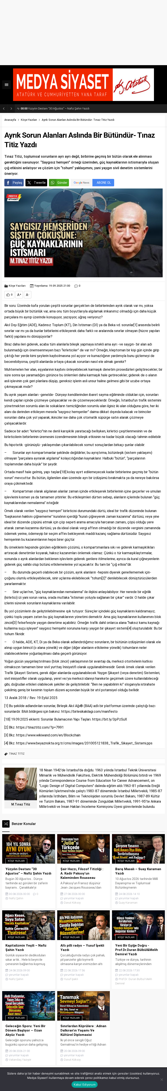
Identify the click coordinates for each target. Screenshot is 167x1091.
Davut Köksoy (72, 902)
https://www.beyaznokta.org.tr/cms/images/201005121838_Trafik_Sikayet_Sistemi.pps (84, 743)
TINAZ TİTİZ (17, 753)
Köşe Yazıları (29, 119)
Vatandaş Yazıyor (20, 1059)
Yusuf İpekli (71, 979)
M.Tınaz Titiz (20, 804)
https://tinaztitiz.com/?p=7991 (40, 727)
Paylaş (17, 182)
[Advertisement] (83, 32)
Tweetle (40, 182)
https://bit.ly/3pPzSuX (109, 719)
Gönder (62, 182)
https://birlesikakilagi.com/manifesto (89, 711)
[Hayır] (161, 1079)
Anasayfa (10, 119)
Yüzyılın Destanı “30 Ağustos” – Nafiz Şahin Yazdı (55, 108)
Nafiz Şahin (16, 898)
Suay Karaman (128, 902)
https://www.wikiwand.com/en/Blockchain (48, 735)
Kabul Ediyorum (84, 1084)
